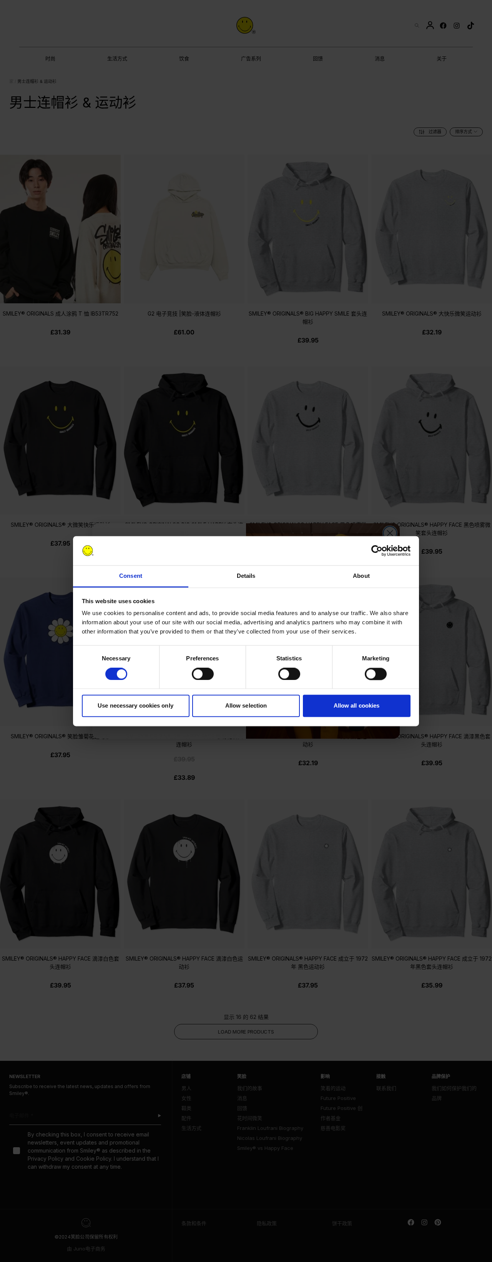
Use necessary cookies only (135, 706)
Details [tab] (246, 576)
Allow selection (246, 706)
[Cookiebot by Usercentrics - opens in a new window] (377, 550)
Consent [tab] (130, 576)
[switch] (203, 674)
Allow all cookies (357, 706)
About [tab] (361, 576)
